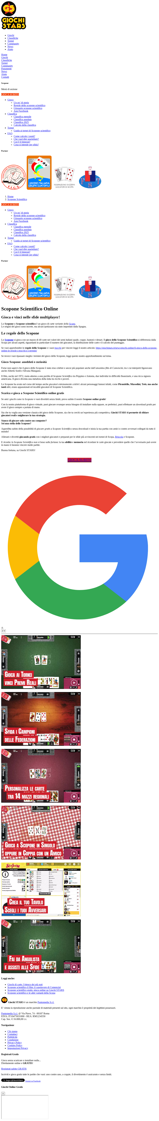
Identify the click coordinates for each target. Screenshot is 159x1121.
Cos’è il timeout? (22, 141)
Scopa (72, 323)
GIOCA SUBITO (10, 94)
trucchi (58, 348)
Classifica (12, 113)
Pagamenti (6, 68)
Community (13, 43)
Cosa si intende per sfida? (26, 144)
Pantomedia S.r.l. (46, 1002)
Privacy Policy (14, 1042)
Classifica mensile (22, 116)
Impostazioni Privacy (17, 1048)
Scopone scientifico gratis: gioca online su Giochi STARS (35, 990)
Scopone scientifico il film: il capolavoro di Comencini (34, 987)
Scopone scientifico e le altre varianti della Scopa (31, 993)
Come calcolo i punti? (24, 136)
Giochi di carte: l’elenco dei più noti (25, 984)
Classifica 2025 (21, 122)
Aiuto (10, 49)
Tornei (10, 41)
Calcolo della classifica (25, 125)
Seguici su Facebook (33, 1081)
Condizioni (12, 1039)
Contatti (5, 77)
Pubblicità (12, 1037)
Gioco (10, 99)
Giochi (10, 35)
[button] (8, 15)
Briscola (119, 437)
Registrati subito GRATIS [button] (14, 1068)
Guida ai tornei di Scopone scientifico (32, 130)
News (10, 46)
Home (4, 54)
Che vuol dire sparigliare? (26, 139)
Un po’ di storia (21, 102)
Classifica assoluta (23, 119)
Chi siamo (12, 1031)
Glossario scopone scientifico (28, 108)
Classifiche (12, 38)
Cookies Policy (14, 1045)
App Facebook (21, 111)
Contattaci (12, 1034)
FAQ (9, 133)
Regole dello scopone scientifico (29, 105)
